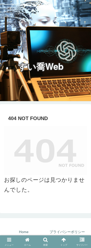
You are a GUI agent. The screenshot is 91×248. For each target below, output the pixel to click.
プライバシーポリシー (67, 232)
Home (24, 232)
